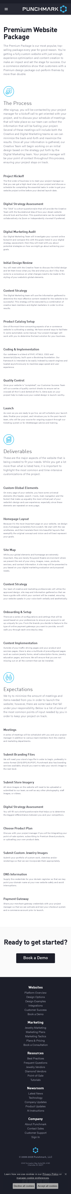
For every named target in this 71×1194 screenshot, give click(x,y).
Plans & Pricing (35, 1040)
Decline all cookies (24, 1186)
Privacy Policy (51, 1174)
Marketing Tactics (35, 1036)
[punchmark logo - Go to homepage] (47, 9)
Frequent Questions (35, 1063)
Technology (35, 1098)
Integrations (35, 1005)
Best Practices (35, 1058)
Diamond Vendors (35, 1071)
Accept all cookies (47, 1186)
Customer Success (35, 1010)
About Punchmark (35, 1124)
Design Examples (35, 1001)
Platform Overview (35, 993)
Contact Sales (35, 1128)
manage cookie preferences (33, 1177)
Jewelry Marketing (35, 1028)
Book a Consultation (35, 1045)
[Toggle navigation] (6, 9)
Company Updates (36, 1102)
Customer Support (36, 1133)
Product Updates (35, 1106)
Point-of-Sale (35, 1075)
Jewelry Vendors (35, 1067)
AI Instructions (35, 1110)
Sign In (35, 1137)
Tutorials (35, 1080)
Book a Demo (35, 958)
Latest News (35, 1093)
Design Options (35, 997)
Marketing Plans (35, 1032)
